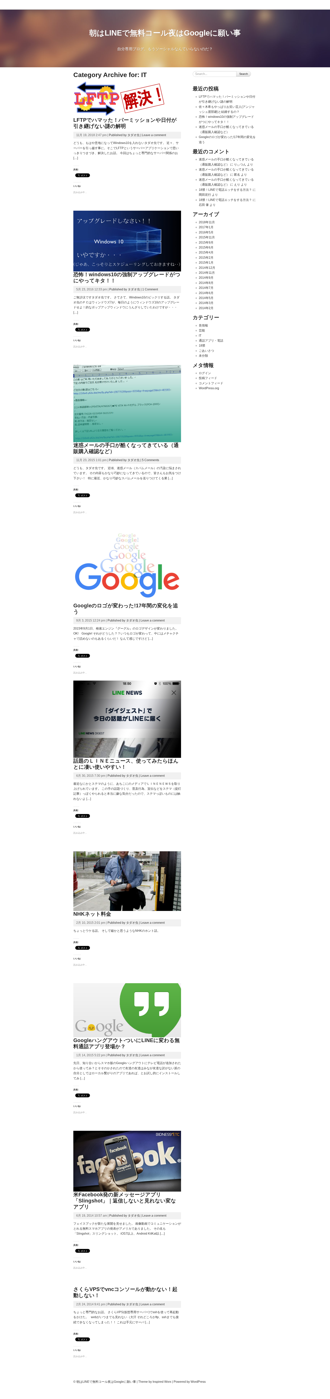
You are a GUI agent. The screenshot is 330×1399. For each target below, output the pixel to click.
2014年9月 (206, 277)
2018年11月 (207, 222)
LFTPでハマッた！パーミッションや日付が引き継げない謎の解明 (125, 123)
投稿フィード (208, 378)
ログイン (205, 373)
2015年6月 (206, 247)
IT (200, 335)
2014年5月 (206, 298)
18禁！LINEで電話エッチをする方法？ (225, 189)
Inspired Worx (162, 1381)
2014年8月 (206, 282)
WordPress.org (209, 388)
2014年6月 (206, 293)
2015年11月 (207, 237)
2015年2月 (206, 257)
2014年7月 (206, 287)
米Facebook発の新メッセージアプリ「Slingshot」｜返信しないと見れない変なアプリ (124, 1201)
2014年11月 (207, 272)
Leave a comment (154, 135)
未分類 (203, 355)
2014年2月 (206, 308)
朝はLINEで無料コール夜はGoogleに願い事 (165, 33)
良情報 (203, 325)
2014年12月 (207, 267)
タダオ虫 (133, 135)
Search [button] (243, 73)
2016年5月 (206, 232)
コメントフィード (211, 383)
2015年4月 (206, 252)
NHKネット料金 (92, 914)
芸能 (202, 330)
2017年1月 (206, 227)
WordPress (198, 1381)
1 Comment (150, 289)
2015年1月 (206, 262)
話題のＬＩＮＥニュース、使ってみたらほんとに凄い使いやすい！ (126, 764)
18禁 (202, 345)
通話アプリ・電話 (211, 340)
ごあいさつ (206, 350)
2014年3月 (206, 303)
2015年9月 (206, 242)
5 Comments (150, 460)
